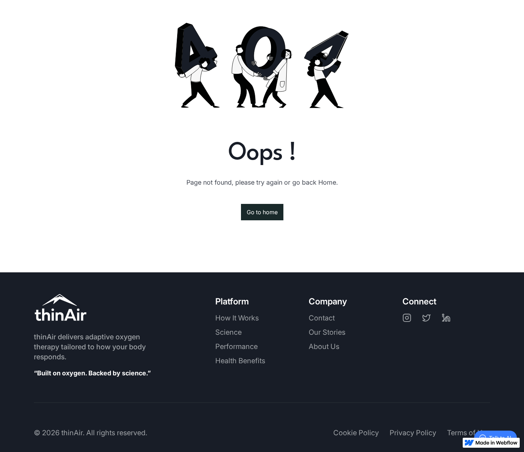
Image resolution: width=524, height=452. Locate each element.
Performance (236, 346)
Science (228, 332)
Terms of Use (468, 432)
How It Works (237, 318)
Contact (322, 318)
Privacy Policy (413, 432)
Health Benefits (240, 360)
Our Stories (327, 332)
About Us (324, 346)
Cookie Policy (356, 432)
